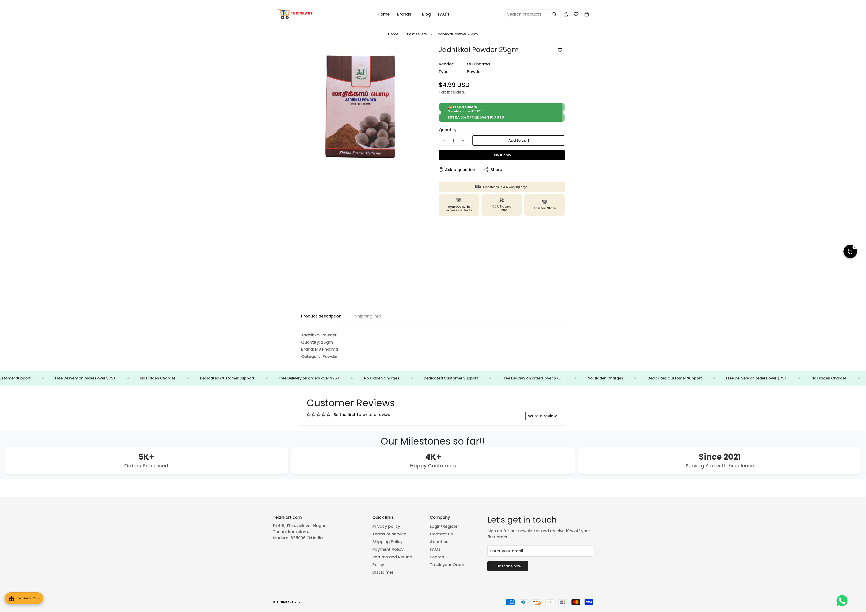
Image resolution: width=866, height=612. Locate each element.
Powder (474, 71)
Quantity (447, 129)
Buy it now (502, 155)
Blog (426, 14)
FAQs (435, 549)
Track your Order (447, 564)
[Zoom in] (423, 53)
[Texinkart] (296, 14)
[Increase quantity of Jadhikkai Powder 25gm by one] (463, 140)
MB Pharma (478, 64)
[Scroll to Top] (857, 587)
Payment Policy (387, 549)
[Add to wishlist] (560, 50)
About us (439, 541)
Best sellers (417, 34)
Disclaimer (383, 572)
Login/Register (444, 526)
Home (384, 14)
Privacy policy (386, 526)
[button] (586, 14)
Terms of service (389, 534)
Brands (404, 14)
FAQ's (443, 14)
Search (437, 557)
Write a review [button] (542, 416)
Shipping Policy (387, 541)
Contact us (441, 534)
